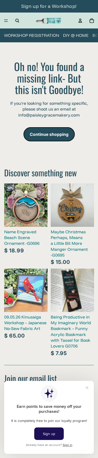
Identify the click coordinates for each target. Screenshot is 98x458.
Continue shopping (49, 134)
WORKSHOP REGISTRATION (31, 35)
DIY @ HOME (76, 35)
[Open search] (17, 20)
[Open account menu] (80, 20)
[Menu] (6, 21)
